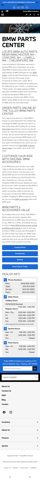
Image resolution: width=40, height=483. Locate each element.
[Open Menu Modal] (2, 14)
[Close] (2, 4)
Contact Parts (19, 247)
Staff (4, 395)
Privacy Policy (24, 468)
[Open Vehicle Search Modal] (26, 14)
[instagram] (10, 412)
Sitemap (15, 468)
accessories (6, 177)
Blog (4, 400)
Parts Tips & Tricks (20, 266)
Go (35, 368)
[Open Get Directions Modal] (38, 14)
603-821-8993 (28, 292)
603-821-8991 (29, 286)
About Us (6, 386)
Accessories (20, 253)
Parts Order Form (8, 129)
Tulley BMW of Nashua (26, 456)
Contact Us (6, 391)
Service (20, 260)
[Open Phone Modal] (34, 14)
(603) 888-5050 (28, 283)
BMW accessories (21, 199)
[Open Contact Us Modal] (30, 477)
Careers (5, 404)
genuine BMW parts (9, 67)
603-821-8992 (28, 289)
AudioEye (33, 468)
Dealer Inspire (33, 462)
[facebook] (4, 412)
